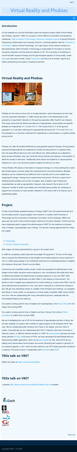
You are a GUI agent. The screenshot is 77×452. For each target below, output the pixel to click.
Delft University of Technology (23, 39)
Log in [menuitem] (72, 2)
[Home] (38, 11)
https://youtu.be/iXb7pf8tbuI (29, 362)
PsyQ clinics (63, 303)
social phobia (54, 333)
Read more (71, 435)
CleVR (56, 349)
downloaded (44, 340)
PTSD (17, 336)
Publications (36, 58)
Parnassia (46, 349)
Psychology (10, 241)
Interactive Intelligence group (47, 39)
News (4, 58)
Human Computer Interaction (17, 244)
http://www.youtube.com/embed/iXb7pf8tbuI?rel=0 (30, 384)
